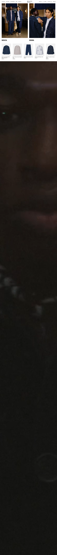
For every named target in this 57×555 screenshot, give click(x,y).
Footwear (7, 1)
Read (16, 1)
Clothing (3, 1)
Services (19, 1)
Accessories (12, 1)
